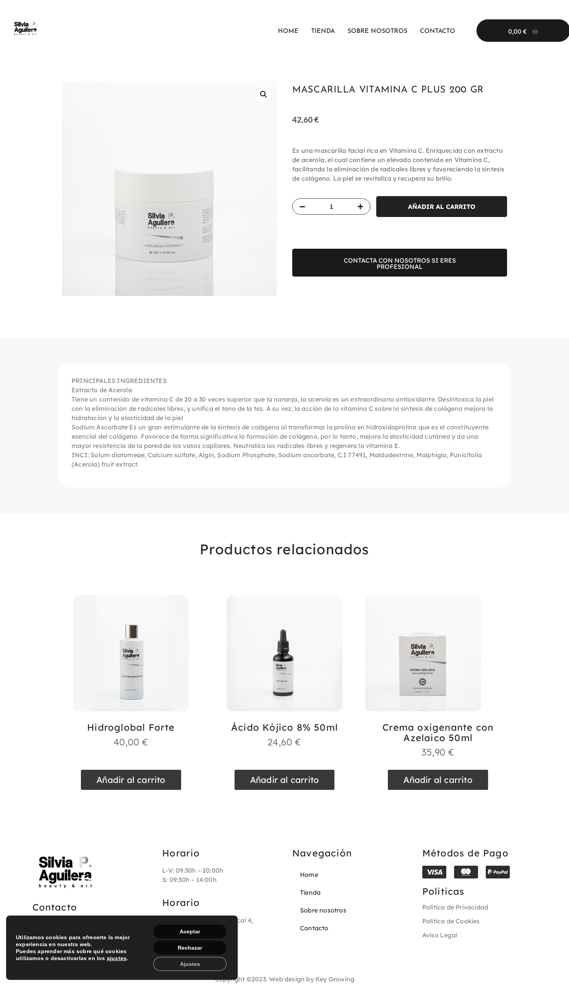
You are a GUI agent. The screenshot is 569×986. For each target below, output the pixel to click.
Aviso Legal (439, 935)
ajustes (117, 958)
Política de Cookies (451, 921)
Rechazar (190, 948)
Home (288, 31)
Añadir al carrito (441, 206)
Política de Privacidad (455, 907)
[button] (264, 94)
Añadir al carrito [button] (130, 779)
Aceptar (190, 931)
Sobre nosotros (377, 31)
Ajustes (190, 964)
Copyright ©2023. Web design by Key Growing (284, 979)
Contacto (437, 31)
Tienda (323, 31)
